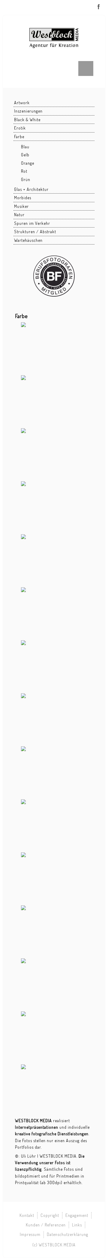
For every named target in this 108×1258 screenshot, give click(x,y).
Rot (24, 171)
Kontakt (27, 1215)
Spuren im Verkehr (32, 223)
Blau (25, 146)
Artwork (22, 102)
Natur (19, 214)
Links (77, 1224)
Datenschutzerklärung (67, 1234)
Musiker (21, 206)
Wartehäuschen (28, 240)
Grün (25, 179)
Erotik (20, 127)
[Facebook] (99, 7)
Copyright (49, 1215)
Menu (85, 68)
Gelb (25, 154)
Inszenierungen (28, 110)
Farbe (19, 136)
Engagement (76, 1215)
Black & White (27, 119)
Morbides (22, 197)
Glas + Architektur (31, 189)
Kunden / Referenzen (46, 1224)
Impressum (30, 1234)
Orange (27, 163)
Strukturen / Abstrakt (35, 231)
